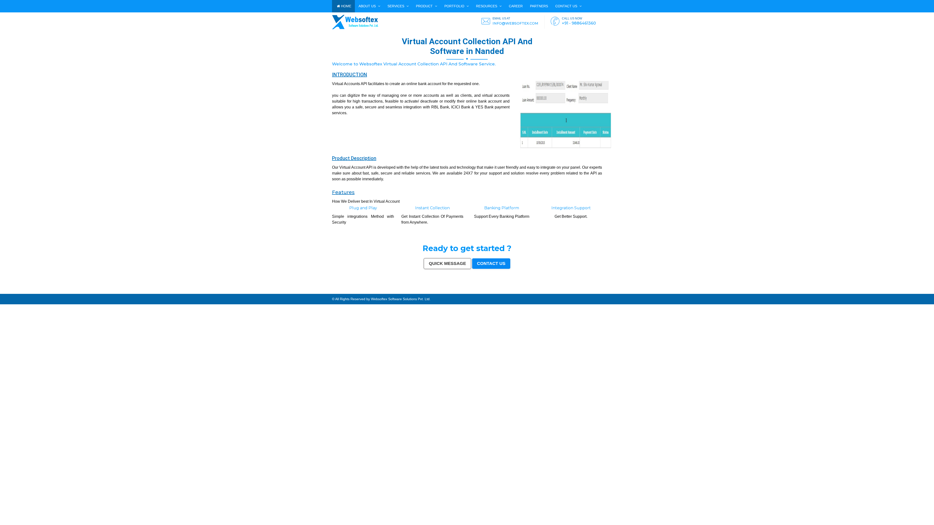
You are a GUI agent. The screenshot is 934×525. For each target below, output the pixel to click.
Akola (416, 292)
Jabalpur (139, 292)
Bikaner (287, 292)
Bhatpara (359, 292)
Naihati (629, 292)
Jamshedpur (267, 292)
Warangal (302, 292)
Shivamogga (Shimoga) (525, 292)
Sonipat (652, 292)
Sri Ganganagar (735, 292)
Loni (796, 292)
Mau (643, 292)
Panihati (478, 292)
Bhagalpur (518, 292)
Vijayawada (183, 292)
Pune (33, 292)
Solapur (130, 292)
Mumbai (4, 292)
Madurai (218, 292)
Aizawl (637, 292)
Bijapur (718, 292)
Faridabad (88, 292)
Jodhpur (169, 292)
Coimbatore (178, 292)
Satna (646, 292)
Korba (386, 292)
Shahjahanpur (569, 292)
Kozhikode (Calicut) (443, 292)
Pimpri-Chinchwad (74, 292)
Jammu (323, 292)
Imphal (829, 292)
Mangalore (449, 292)
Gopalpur (464, 292)
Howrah (165, 292)
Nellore (460, 292)
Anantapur (730, 292)
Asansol (389, 292)
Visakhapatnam (152, 292)
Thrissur (590, 292)
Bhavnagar (298, 292)
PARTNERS (539, 6)
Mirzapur (833, 292)
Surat (35, 292)
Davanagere (420, 292)
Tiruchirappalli (251, 292)
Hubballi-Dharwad (199, 292)
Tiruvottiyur (774, 292)
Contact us (566, 6)
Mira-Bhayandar (189, 292)
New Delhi (816, 292)
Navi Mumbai (112, 292)
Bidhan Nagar (808, 292)
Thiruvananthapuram (238, 292)
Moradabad (245, 292)
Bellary (544, 292)
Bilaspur (603, 292)
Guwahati (173, 292)
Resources (487, 6)
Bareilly (232, 292)
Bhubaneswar (205, 292)
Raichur (757, 292)
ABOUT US (368, 6)
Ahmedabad (29, 292)
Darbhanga (622, 292)
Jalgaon (374, 292)
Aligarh (222, 292)
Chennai (19, 292)
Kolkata (15, 292)
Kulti (607, 292)
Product (425, 6)
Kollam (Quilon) (455, 292)
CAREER (516, 6)
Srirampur (715, 292)
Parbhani (600, 292)
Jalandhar (211, 292)
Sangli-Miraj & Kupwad (329, 292)
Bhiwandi (226, 292)
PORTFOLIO (454, 6)
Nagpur (49, 292)
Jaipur (42, 292)
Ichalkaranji (660, 292)
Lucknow (45, 292)
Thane (58, 292)
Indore (55, 292)
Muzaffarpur (537, 292)
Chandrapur (564, 292)
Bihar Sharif (744, 292)
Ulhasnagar (310, 292)
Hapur (673, 292)
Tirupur (424, 292)
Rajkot (97, 292)
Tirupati (683, 292)
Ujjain (393, 292)
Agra (69, 292)
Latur (467, 292)
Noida (378, 292)
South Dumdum (369, 292)
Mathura (532, 292)
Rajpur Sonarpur (282, 292)
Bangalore (11, 292)
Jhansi (433, 292)
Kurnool (655, 292)
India (1, 292)
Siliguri (306, 292)
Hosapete (779, 292)
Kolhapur (315, 292)
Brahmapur (482, 292)
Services (396, 6)
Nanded (336, 292)
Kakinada (633, 292)
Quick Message (447, 263)
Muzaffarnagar (509, 292)
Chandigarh (157, 292)
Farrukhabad (753, 292)
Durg (670, 292)
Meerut (100, 292)
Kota (229, 292)
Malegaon (400, 292)
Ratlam (748, 292)
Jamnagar (355, 292)
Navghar (822, 292)
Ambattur (487, 292)
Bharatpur (725, 292)
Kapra (740, 292)
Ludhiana (66, 292)
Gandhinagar (687, 292)
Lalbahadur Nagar (472, 292)
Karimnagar (710, 292)
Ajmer (339, 292)
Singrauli (552, 292)
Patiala (541, 292)
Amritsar (117, 292)
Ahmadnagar (429, 292)
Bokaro (437, 292)
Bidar (783, 292)
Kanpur (38, 292)
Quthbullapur (494, 292)
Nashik (79, 292)
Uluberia (799, 292)
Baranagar (700, 292)
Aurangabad (126, 292)
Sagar (722, 292)
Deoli (675, 292)
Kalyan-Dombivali (105, 292)
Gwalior (194, 292)
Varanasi (121, 292)
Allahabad (134, 292)
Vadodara (83, 292)
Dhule (490, 292)
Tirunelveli (404, 292)
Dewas (640, 292)
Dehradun (319, 292)
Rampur (626, 292)
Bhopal (62, 292)
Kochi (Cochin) (292, 292)
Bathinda (692, 292)
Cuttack (276, 292)
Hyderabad (24, 292)
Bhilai (263, 292)
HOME (345, 6)
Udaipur (408, 292)
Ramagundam (769, 292)
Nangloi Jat (705, 292)
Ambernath (792, 292)
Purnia (826, 292)
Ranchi (146, 292)
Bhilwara (514, 292)
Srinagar (142, 292)
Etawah (610, 292)
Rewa (813, 292)
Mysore (162, 292)
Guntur (351, 292)
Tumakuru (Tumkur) (501, 292)
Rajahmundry (665, 292)
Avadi (696, 292)
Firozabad (577, 292)
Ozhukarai (679, 292)
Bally (574, 292)
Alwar (618, 292)
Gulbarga (347, 292)
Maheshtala (382, 292)
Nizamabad (595, 292)
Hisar (560, 292)
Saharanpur (363, 292)
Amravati (272, 292)
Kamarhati (556, 292)
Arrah (785, 292)
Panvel (788, 292)
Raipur (256, 292)
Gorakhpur (260, 292)
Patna (52, 292)
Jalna (649, 292)
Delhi (8, 292)
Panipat (586, 292)
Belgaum (412, 292)
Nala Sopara (582, 292)
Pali (819, 292)
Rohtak (548, 292)
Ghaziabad (93, 292)
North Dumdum (762, 292)
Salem (215, 292)
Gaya (396, 292)
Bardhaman (614, 292)
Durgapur (343, 292)
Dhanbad (803, 292)
